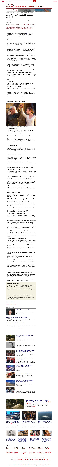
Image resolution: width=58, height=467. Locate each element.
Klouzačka (31, 459)
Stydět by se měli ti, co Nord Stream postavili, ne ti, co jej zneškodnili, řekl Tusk (45, 422)
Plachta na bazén (19, 459)
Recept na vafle (31, 453)
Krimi (32, 6)
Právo (6, 19)
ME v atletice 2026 (24, 452)
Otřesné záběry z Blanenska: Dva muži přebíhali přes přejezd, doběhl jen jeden (12, 422)
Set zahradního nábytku (37, 459)
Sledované (46, 7)
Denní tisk (42, 7)
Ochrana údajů (35, 464)
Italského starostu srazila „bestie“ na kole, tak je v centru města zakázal (24, 358)
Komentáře (29, 6)
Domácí (15, 6)
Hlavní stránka (8, 6)
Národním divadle (28, 163)
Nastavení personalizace (46, 464)
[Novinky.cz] (11, 4)
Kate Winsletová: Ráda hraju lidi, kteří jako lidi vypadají (16, 317)
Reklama (15, 464)
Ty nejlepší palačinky (32, 448)
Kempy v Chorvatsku (40, 448)
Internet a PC (8, 7)
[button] (21, 114)
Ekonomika (37, 6)
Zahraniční (19, 6)
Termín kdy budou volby (9, 452)
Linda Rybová (14, 304)
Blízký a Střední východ (19, 390)
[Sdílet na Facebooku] (34, 301)
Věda (14, 7)
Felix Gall (15, 453)
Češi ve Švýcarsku (39, 452)
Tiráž (21, 464)
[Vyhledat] (34, 1)
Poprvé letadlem (39, 449)
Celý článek (33, 406)
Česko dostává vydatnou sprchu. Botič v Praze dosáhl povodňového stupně (25, 336)
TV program (39, 7)
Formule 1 (23, 453)
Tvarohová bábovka (32, 452)
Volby (17, 6)
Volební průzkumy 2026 (9, 449)
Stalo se (12, 6)
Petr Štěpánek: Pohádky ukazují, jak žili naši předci (15, 322)
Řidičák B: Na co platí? (48, 452)
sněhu (26, 52)
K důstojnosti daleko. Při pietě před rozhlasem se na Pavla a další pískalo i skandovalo (25, 351)
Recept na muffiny (31, 449)
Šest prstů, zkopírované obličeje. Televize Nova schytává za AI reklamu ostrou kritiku (24, 366)
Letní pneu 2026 (47, 448)
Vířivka (47, 459)
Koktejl (43, 6)
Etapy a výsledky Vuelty (17, 449)
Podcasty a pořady (24, 7)
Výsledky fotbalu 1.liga (25, 449)
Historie (20, 7)
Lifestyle (41, 6)
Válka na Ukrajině (24, 6)
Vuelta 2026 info (16, 448)
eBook (30, 20)
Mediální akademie (25, 464)
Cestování (17, 7)
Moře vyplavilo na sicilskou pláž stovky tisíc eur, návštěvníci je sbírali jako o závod (25, 381)
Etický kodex (30, 464)
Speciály (33, 7)
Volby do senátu (8, 453)
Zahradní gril (43, 459)
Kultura (34, 6)
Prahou (27, 33)
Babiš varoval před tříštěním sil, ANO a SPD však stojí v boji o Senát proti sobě (29, 422)
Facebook (9, 464)
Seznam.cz (55, 1)
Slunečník (28, 459)
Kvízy (30, 7)
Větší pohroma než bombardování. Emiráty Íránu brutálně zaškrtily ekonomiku (25, 388)
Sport (28, 7)
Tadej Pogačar (16, 452)
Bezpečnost (17, 374)
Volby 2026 (7, 448)
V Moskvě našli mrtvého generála (22, 343)
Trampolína (24, 459)
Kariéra (18, 464)
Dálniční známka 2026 (48, 449)
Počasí (36, 7)
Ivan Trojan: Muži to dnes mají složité (23, 309)
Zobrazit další (20, 328)
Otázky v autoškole (47, 453)
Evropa (16, 344)
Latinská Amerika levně (40, 453)
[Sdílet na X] (35, 301)
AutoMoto (11, 7)
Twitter (12, 464)
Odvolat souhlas (40, 464)
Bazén (15, 459)
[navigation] (1, 1)
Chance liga (23, 448)
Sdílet (33, 20)
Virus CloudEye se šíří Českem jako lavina (23, 373)
